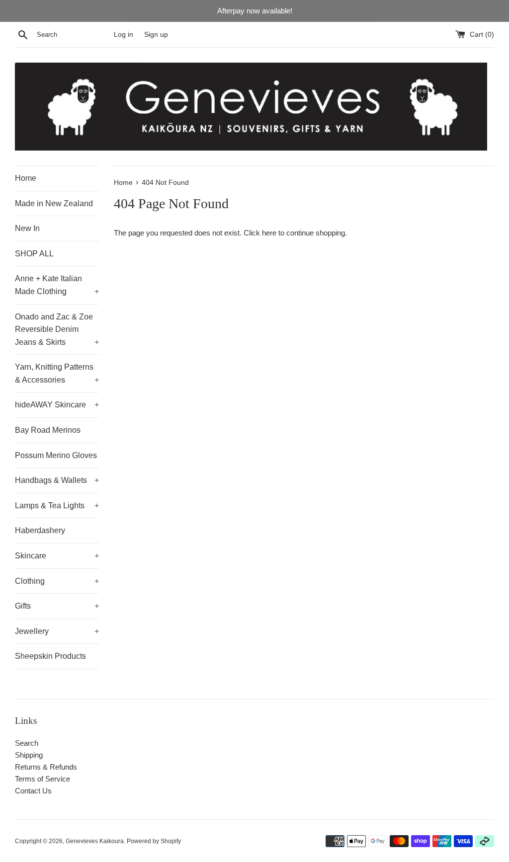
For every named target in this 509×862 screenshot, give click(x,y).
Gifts (57, 606)
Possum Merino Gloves (56, 455)
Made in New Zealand (54, 203)
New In (27, 228)
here (269, 233)
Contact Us (33, 790)
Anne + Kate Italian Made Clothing (57, 285)
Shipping (29, 755)
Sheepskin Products (50, 656)
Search (26, 743)
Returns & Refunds (46, 767)
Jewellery (57, 631)
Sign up (156, 34)
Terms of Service (42, 779)
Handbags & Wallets (57, 480)
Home (25, 178)
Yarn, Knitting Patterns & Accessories (57, 373)
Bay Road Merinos (48, 430)
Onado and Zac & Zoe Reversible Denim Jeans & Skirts (57, 329)
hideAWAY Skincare (57, 404)
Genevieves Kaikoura (95, 841)
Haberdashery (40, 530)
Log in (123, 34)
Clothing (57, 581)
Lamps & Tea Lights (57, 505)
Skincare (57, 555)
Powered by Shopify (154, 841)
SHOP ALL (34, 253)
